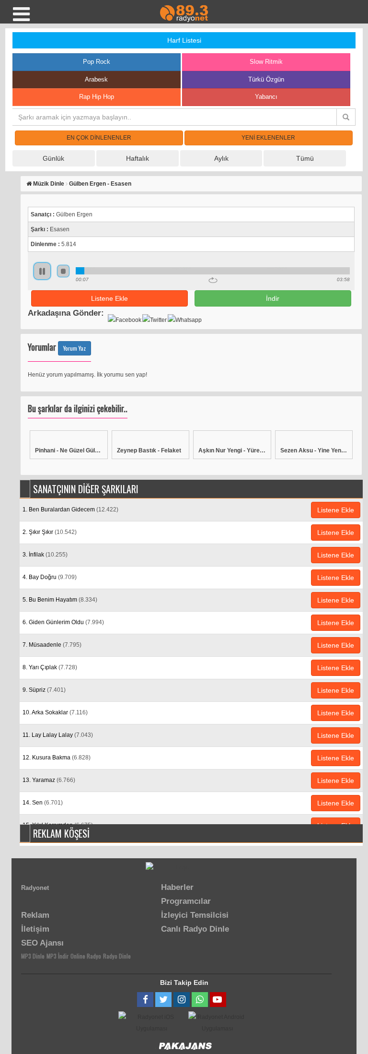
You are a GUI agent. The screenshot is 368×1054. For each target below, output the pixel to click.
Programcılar (186, 901)
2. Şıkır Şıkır (50, 532)
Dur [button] (63, 271)
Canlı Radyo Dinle (195, 929)
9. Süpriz (44, 690)
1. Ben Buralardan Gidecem (70, 509)
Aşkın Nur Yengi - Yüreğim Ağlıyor (232, 450)
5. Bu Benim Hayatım (60, 599)
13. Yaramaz (49, 780)
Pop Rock (96, 61)
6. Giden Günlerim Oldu (63, 622)
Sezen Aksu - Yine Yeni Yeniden (314, 450)
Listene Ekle (109, 298)
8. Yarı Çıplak (50, 667)
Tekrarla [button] (213, 280)
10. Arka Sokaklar (55, 712)
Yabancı (266, 96)
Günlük (53, 158)
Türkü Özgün (266, 79)
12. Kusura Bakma (57, 757)
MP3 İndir (57, 956)
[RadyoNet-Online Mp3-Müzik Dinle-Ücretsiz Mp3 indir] (184, 13)
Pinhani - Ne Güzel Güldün (69, 450)
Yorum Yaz (74, 348)
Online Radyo (85, 956)
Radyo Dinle (117, 956)
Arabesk (96, 79)
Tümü (305, 158)
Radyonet (35, 887)
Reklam (35, 915)
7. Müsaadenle (52, 644)
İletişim (35, 929)
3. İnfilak (45, 554)
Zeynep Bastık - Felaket (149, 450)
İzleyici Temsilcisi (195, 915)
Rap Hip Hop (96, 96)
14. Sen (43, 802)
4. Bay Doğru (50, 577)
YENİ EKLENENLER (268, 137)
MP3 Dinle (33, 956)
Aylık (221, 158)
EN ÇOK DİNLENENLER (99, 137)
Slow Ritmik (266, 61)
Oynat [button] (42, 271)
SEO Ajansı (42, 942)
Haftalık (137, 158)
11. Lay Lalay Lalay (58, 735)
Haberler (177, 887)
